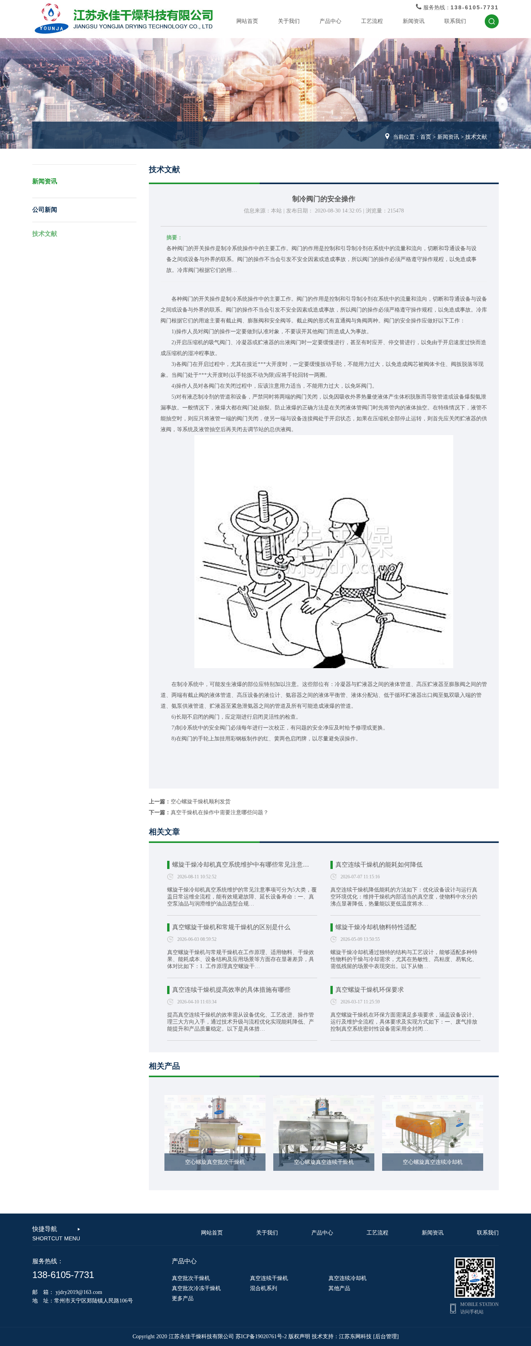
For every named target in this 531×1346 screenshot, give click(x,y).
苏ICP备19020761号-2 (261, 1336)
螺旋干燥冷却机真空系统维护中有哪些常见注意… (240, 864)
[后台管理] (386, 1336)
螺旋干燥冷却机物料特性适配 (375, 927)
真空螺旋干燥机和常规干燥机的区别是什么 (231, 927)
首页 (425, 137)
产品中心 (330, 21)
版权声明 (299, 1336)
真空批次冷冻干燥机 (196, 1288)
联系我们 (455, 21)
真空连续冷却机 (347, 1278)
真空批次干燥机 (191, 1278)
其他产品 (339, 1288)
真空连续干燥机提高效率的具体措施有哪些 (231, 989)
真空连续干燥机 (269, 1278)
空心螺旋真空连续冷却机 (433, 1162)
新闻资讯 (413, 21)
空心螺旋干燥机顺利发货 (201, 801)
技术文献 (476, 137)
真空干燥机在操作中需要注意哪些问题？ (220, 812)
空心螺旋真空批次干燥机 (215, 1162)
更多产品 (183, 1298)
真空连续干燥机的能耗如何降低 (379, 864)
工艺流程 (372, 21)
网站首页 (247, 21)
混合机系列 (263, 1288)
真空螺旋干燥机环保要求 (369, 989)
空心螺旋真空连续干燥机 (324, 1162)
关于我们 (289, 21)
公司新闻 (44, 209)
